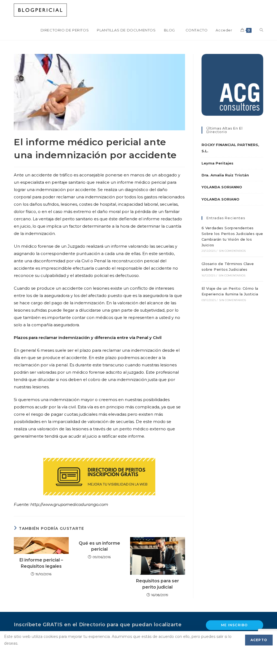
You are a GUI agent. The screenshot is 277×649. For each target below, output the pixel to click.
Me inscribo (234, 625)
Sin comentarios (232, 251)
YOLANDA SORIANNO (222, 187)
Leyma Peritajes (217, 163)
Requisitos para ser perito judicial (157, 583)
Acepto (258, 640)
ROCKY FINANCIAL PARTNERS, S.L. (230, 148)
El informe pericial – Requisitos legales (41, 563)
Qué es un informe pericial (99, 546)
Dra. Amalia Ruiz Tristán (225, 175)
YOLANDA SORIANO (220, 199)
